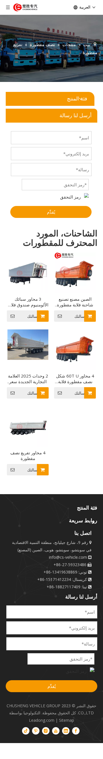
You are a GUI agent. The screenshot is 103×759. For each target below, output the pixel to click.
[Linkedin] (66, 731)
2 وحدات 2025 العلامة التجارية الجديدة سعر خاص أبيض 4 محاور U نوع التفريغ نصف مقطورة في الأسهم (28, 378)
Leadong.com (41, 720)
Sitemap (66, 720)
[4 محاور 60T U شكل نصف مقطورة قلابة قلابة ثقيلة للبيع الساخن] (75, 349)
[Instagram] (45, 731)
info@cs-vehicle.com (68, 557)
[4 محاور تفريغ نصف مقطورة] (27, 426)
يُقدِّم (51, 212)
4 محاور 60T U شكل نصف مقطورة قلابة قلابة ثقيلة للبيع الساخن (75, 378)
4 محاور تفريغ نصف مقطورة (27, 455)
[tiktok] (25, 731)
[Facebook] (76, 731)
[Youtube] (56, 731)
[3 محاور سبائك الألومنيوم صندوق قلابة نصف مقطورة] (27, 272)
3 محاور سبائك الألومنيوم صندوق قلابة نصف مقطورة (28, 302)
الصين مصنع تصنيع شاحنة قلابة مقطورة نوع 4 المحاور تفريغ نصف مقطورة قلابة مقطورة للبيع (75, 302)
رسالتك (33, 316)
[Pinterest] (35, 731)
